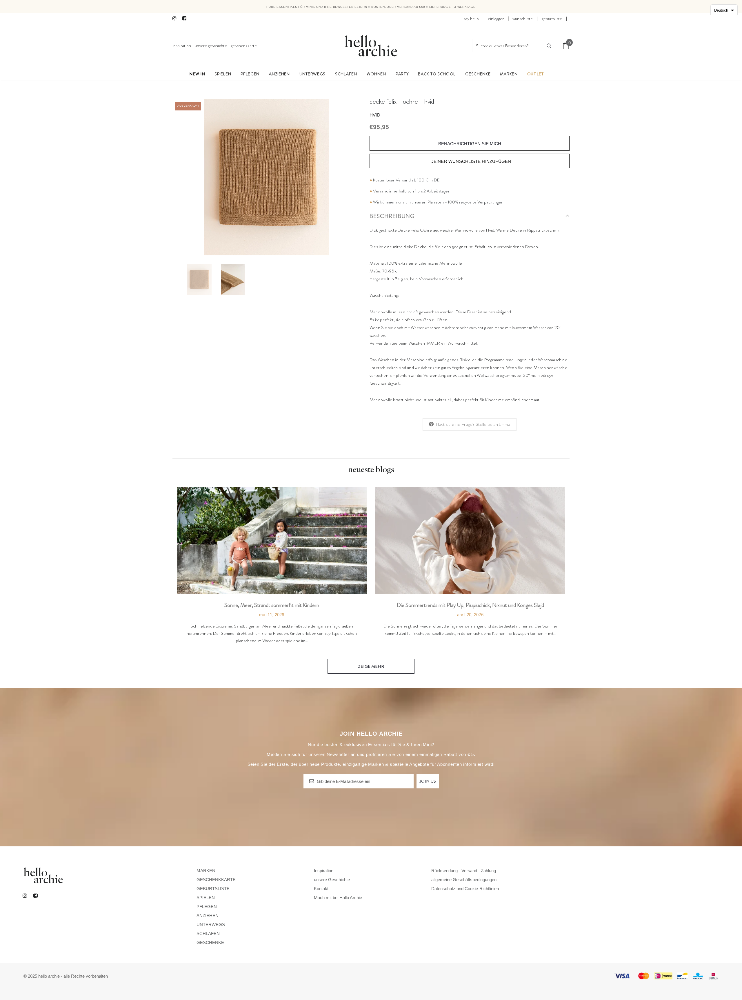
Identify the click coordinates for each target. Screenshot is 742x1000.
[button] (724, 10)
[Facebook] (186, 18)
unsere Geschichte (211, 45)
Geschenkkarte (244, 45)
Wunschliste (522, 18)
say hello (471, 18)
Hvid (375, 114)
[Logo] (371, 45)
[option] (266, 177)
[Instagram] (176, 18)
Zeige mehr (371, 666)
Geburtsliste (552, 18)
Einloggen (496, 18)
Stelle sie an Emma (493, 424)
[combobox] (507, 45)
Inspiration (181, 45)
